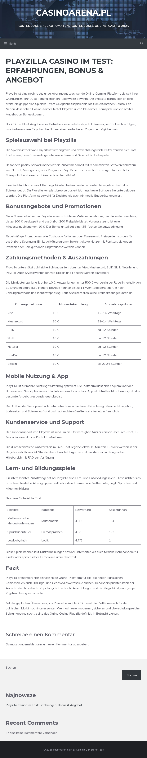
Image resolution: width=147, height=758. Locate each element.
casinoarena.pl (73, 12)
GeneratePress (95, 749)
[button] (141, 43)
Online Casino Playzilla (65, 613)
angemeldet (27, 644)
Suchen (11, 667)
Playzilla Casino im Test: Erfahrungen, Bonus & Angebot (44, 705)
